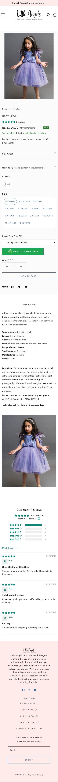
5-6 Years (47, 208)
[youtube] (35, 690)
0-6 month (10, 201)
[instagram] (29, 690)
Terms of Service (29, 722)
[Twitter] (19, 287)
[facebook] (23, 690)
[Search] (48, 15)
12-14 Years (24, 223)
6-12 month (24, 201)
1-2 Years (37, 201)
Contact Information (29, 728)
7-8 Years (22, 216)
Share (5, 286)
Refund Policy (29, 709)
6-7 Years (9, 216)
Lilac (7, 184)
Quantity (7, 260)
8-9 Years (34, 216)
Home (4, 109)
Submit (29, 760)
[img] (8, 556)
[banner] (29, 337)
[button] (3, 15)
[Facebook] (12, 287)
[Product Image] (29, 66)
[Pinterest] (26, 287)
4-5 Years (35, 208)
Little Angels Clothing (32, 775)
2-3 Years (9, 208)
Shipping (20, 133)
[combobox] (29, 319)
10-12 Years (10, 223)
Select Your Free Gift (12, 236)
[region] (29, 3)
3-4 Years (22, 208)
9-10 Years (48, 216)
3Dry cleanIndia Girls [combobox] (24, 345)
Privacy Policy (29, 703)
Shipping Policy (29, 716)
